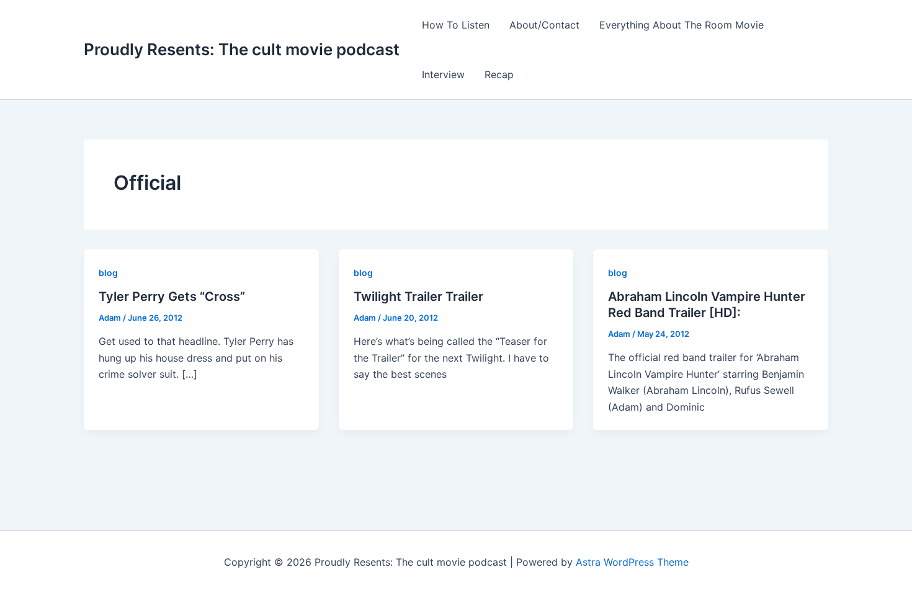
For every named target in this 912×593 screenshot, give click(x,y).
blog (108, 272)
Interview (443, 74)
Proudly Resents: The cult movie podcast (242, 49)
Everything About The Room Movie (681, 25)
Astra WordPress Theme (632, 562)
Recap (499, 74)
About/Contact (544, 25)
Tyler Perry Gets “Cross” (172, 296)
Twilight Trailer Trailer (418, 296)
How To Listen (456, 25)
